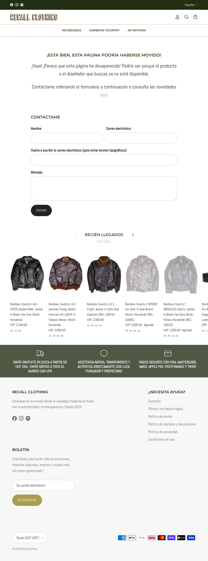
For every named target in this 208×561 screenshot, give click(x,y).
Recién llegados (104, 235)
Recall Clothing (29, 549)
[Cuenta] (176, 17)
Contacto (154, 401)
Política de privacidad (162, 431)
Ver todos (104, 241)
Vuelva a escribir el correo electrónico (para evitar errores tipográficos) (79, 150)
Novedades (71, 30)
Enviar (41, 210)
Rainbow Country (104, 30)
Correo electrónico (118, 128)
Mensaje (36, 172)
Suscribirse (27, 500)
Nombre (36, 128)
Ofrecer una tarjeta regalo (165, 408)
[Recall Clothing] (34, 17)
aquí (103, 94)
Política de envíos (160, 416)
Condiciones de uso (161, 439)
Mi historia (137, 30)
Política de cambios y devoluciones (172, 424)
